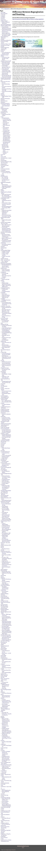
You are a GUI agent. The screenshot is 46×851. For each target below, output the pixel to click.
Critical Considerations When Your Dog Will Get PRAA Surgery (6, 618)
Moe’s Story (4, 772)
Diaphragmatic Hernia (5, 198)
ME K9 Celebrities (4, 496)
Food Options (3, 371)
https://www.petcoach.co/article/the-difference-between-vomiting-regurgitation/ (28, 19)
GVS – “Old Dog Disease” (6, 400)
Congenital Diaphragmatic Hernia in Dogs (6, 200)
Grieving (2, 403)
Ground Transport (5, 801)
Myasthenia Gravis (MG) (5, 551)
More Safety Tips (5, 712)
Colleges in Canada (5, 252)
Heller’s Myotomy (5, 480)
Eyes (2, 323)
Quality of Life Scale (5, 279)
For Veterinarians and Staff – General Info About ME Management (6, 528)
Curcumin (4, 699)
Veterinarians (3, 825)
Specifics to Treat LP (5, 456)
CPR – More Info (5, 177)
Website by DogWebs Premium (23, 846)
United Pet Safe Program (6, 806)
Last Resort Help (4, 459)
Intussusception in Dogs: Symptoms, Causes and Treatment (6, 204)
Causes (3, 281)
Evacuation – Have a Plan (5, 306)
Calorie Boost (3, 113)
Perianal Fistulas (4, 608)
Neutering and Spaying (5, 585)
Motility (2, 546)
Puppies (2, 668)
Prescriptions (3, 656)
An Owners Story (5, 682)
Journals (2, 445)
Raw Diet (2, 677)
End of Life (3, 278)
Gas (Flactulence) (4, 386)
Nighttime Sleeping (4, 593)
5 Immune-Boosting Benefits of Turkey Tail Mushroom (7, 120)
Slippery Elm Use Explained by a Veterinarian (5, 212)
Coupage (2, 175)
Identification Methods (5, 440)
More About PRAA (5, 626)
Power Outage (3, 655)
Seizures (2, 716)
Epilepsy (2, 280)
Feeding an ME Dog (4, 324)
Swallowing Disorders (5, 783)
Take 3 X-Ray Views (5, 68)
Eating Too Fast (4, 268)
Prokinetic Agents (5, 483)
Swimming (3, 784)
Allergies (2, 39)
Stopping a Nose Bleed (6, 571)
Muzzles (2, 550)
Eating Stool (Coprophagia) (6, 263)
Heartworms (3, 412)
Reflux (2, 681)
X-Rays (2, 838)
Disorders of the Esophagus (6, 232)
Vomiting (2, 829)
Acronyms (3, 18)
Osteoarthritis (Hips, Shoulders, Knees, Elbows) (5, 58)
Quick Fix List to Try (5, 267)
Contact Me (3, 14)
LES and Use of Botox (6, 482)
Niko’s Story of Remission (6, 693)
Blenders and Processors (5, 98)
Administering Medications (6, 24)
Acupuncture (3, 19)
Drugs (2, 249)
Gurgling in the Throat (5, 409)
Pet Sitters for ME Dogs (5, 641)
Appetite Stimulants (4, 54)
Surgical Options (5, 457)
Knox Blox (3, 450)
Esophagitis (3, 292)
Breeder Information (5, 108)
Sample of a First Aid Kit (6, 364)
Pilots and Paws (4, 648)
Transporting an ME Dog (5, 797)
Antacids (2, 46)
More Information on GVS (7, 401)
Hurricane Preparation (5, 428)
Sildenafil (2, 717)
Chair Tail (3, 82)
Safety (2, 711)
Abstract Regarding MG (6, 790)
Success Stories (4, 770)
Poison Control (3, 649)
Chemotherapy (3, 160)
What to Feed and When (6, 672)
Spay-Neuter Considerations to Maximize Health (5, 587)
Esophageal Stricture (6, 756)
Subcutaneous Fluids (6, 439)
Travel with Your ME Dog (5, 807)
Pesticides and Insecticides (6, 634)
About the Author (4, 13)
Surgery (2, 775)
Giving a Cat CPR (5, 178)
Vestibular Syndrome (5, 823)
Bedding (2, 93)
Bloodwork (3, 102)
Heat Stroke (3, 416)
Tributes (2, 808)
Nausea (2, 576)
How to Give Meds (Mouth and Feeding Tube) (5, 510)
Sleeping (2, 740)
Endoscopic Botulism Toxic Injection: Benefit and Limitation (6, 477)
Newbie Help (3, 590)
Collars (2, 167)
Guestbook (3, 16)
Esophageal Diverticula (6, 300)
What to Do (4, 688)
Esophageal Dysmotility (5, 287)
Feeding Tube (3, 341)
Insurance (2, 444)
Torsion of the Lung (4, 795)
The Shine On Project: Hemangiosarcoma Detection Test (7, 142)
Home (2, 8)
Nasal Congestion (4, 569)
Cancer (2, 116)
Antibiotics (3, 50)
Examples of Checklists (6, 432)
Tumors (2, 809)
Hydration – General (4, 433)
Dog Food (2, 246)
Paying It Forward (4, 604)
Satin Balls (4, 372)
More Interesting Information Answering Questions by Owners (6, 540)
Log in (23, 847)
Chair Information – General (6, 158)
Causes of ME (3, 156)
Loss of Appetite (4, 469)
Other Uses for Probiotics (6, 667)
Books (2, 107)
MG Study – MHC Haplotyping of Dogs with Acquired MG (7, 558)
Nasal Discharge (4, 570)
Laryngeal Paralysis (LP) (5, 451)
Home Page (3, 12)
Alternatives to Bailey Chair (6, 40)
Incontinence (3, 443)
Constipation (3, 170)
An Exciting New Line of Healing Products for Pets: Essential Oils (6, 303)
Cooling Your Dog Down (5, 171)
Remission (3, 692)
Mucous (2, 547)
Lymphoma (3, 484)
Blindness (3, 99)
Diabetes (2, 190)
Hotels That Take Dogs (5, 427)
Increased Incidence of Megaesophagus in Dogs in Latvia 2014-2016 (6, 701)
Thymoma (3, 789)
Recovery (3, 779)
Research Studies (5, 392)
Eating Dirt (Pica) (4, 262)
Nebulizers (3, 577)
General (2, 387)
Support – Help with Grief (5, 774)
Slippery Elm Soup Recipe (6, 210)
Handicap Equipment (5, 410)
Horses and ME (4, 426)
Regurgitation (7, 8)
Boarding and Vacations (5, 103)
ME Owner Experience (6, 824)
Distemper (3, 233)
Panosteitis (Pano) (5, 461)
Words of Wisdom (4, 837)
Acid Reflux (3, 17)
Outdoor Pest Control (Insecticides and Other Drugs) (5, 598)
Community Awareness (5, 168)
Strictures (2, 750)
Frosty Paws (3, 383)
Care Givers (3, 154)
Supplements (3, 773)
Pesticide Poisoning (5, 638)
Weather (2, 832)
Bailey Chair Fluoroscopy (6, 194)
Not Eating (3, 594)
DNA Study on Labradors (6, 244)
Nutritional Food (4, 596)
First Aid (2, 360)
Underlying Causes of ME (5, 810)
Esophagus (3, 298)
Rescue (2, 694)
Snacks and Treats (4, 747)
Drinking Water (4, 247)
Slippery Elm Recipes (6, 295)
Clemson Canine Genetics (6, 391)
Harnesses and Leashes (5, 411)
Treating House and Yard (6, 639)
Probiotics (3, 664)
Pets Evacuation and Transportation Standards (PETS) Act (6, 313)
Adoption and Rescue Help (6, 25)
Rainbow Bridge (4, 676)
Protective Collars (4, 658)
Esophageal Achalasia (6, 291)
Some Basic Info (5, 245)
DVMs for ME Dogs (4, 258)
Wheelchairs (3, 836)
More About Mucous (5, 548)
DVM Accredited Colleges (5, 250)
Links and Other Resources (7, 625)
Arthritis (2, 56)
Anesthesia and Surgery (5, 45)
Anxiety (2, 51)
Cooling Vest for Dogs (6, 417)
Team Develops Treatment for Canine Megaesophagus (6, 705)
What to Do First (5, 74)
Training (2, 796)
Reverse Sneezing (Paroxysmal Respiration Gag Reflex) (5, 709)
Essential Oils (3, 301)
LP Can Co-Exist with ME (6, 455)
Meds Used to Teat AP (6, 62)
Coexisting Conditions (6, 525)
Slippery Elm (3, 744)
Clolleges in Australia (6, 251)
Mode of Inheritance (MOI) (6, 545)
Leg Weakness (3, 460)
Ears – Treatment (5, 261)
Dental (2, 189)
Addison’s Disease (4, 20)
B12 (1, 80)
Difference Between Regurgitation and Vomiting (5, 686)
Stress (2, 749)
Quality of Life (3, 673)
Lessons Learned (4, 462)
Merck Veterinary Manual (6, 500)
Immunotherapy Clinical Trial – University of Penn (6, 129)
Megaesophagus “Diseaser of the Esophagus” (5, 536)
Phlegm (2, 644)
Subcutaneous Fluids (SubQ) (6, 764)
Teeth (2, 785)
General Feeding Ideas (6, 331)
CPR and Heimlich (4, 176)
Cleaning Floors (4, 164)
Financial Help (3, 352)
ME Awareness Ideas (4, 495)
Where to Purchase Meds (6, 519)
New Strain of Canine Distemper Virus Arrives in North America (6, 235)
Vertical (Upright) (5, 340)
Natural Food (3, 575)
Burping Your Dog (4, 111)
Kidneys (2, 446)
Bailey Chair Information (5, 81)
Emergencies (3, 272)
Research (2, 698)
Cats (2, 155)
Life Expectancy (4, 466)
